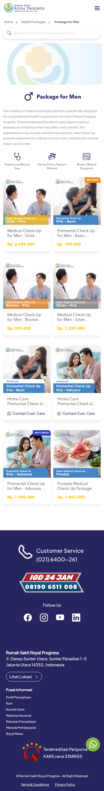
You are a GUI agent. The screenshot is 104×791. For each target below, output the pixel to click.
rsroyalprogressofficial (28, 617)
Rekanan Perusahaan (21, 721)
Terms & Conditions (35, 784)
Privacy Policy (65, 784)
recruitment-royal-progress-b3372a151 (76, 617)
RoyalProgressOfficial (60, 617)
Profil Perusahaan (18, 697)
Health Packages (33, 22)
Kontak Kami (15, 709)
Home (8, 22)
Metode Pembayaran (21, 728)
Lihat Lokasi (21, 676)
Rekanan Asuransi (18, 715)
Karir (9, 703)
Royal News (14, 734)
